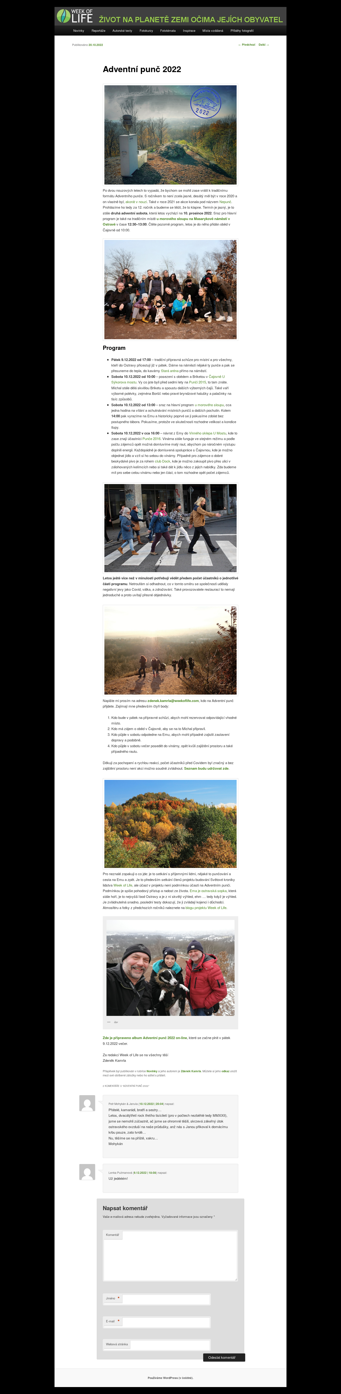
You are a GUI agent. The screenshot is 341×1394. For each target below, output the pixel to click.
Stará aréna (170, 370)
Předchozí (246, 44)
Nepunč (225, 201)
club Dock (162, 461)
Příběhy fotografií (242, 30)
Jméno (113, 1298)
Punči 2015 (197, 382)
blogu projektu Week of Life (206, 907)
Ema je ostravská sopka (208, 890)
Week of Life (122, 885)
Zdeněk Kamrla (191, 1071)
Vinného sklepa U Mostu (207, 433)
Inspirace (189, 30)
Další (264, 44)
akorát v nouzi (136, 201)
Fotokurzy (146, 30)
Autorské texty (122, 30)
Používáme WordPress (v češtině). (170, 1378)
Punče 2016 (151, 438)
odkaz (225, 1071)
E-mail (113, 1321)
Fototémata (168, 30)
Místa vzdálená (213, 30)
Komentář (112, 1234)
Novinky (78, 30)
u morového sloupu (209, 404)
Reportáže (98, 30)
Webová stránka (117, 1344)
